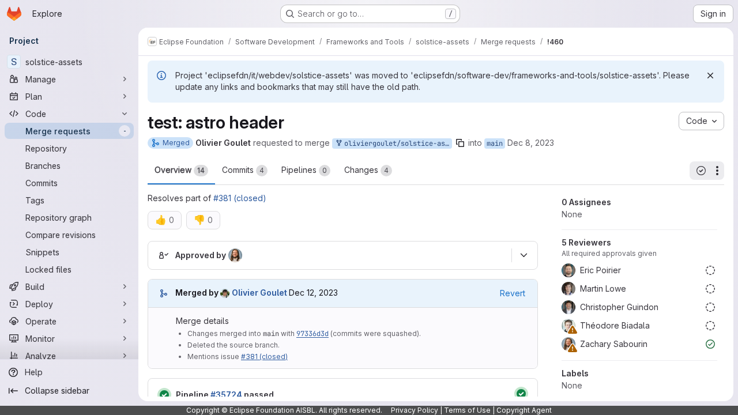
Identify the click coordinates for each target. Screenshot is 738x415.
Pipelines (304, 170)
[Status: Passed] (164, 395)
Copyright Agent (524, 410)
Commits (243, 170)
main (495, 143)
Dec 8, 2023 (530, 143)
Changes (366, 170)
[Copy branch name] (460, 143)
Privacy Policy (414, 410)
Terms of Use (467, 410)
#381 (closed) (239, 198)
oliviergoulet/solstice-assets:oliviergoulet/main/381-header (396, 143)
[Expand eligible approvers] (523, 255)
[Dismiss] (710, 75)
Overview (180, 170)
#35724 (226, 394)
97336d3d (312, 333)
